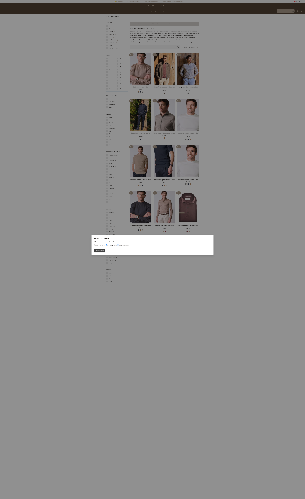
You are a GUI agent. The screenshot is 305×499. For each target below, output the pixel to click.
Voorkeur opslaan (99, 250)
